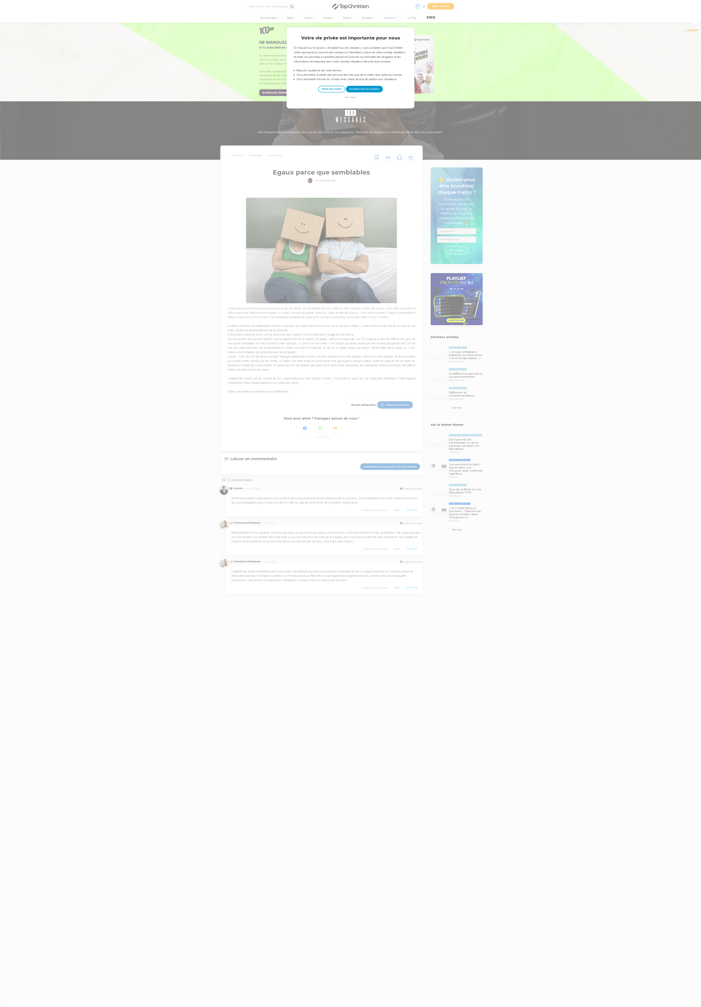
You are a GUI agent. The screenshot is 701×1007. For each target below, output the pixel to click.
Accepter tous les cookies (364, 89)
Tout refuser (350, 97)
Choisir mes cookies (332, 89)
